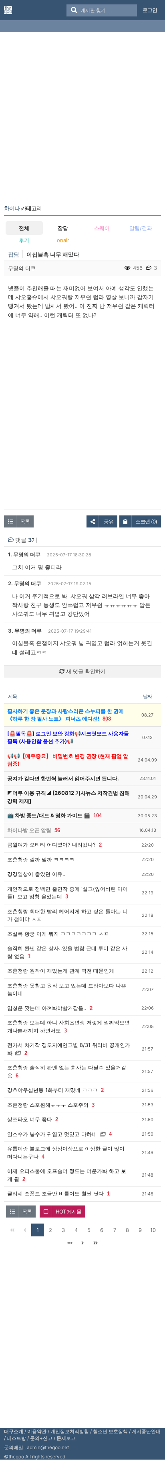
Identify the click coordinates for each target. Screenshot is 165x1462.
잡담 (63, 228)
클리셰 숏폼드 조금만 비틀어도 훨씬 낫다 (55, 1193)
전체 (24, 228)
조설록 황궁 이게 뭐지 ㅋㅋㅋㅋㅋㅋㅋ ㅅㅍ (58, 934)
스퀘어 (102, 228)
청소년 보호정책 (110, 1431)
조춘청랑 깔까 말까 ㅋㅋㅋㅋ (40, 859)
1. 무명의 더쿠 (24, 554)
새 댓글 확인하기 (85, 671)
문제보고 (66, 1438)
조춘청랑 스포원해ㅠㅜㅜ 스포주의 (48, 1105)
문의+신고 (41, 1438)
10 (153, 1230)
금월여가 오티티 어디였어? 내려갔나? (51, 844)
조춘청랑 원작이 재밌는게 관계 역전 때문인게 (60, 970)
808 (107, 719)
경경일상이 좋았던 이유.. (36, 874)
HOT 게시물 (68, 1211)
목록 (25, 521)
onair (63, 240)
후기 (24, 240)
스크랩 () (146, 521)
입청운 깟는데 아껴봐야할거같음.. (47, 1008)
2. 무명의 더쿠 (24, 583)
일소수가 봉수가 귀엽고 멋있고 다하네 (52, 1134)
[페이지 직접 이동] (69, 1242)
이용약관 (36, 1431)
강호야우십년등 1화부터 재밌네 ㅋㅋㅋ (52, 1090)
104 (97, 815)
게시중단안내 (146, 1431)
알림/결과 (140, 228)
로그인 (150, 10)
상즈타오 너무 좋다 (29, 1119)
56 (57, 830)
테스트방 (16, 1438)
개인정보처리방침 (69, 1431)
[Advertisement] (82, 120)
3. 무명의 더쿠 (25, 630)
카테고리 (23, 208)
